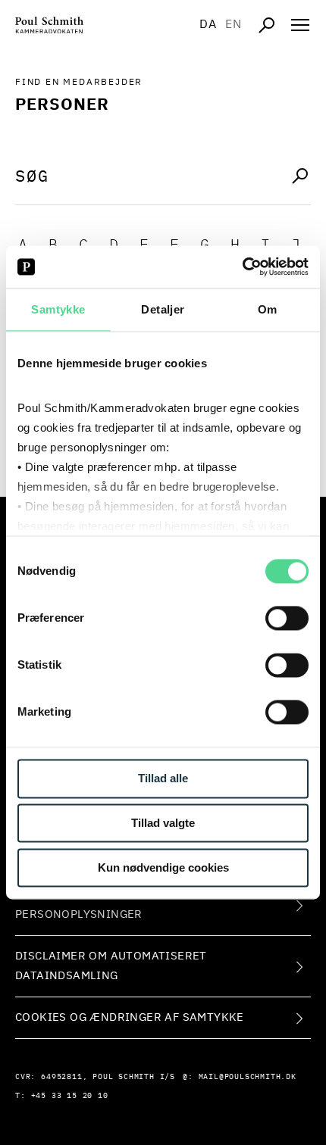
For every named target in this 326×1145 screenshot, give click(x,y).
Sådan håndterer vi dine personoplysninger (95, 904)
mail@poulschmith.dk (247, 1077)
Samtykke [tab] (58, 309)
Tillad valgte (163, 823)
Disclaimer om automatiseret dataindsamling (111, 965)
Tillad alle (163, 778)
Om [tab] (267, 309)
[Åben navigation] (300, 25)
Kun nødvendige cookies (163, 867)
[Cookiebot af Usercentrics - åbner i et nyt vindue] (242, 266)
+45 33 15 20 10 (69, 1096)
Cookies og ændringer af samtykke (129, 1017)
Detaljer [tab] (162, 309)
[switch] (287, 619)
